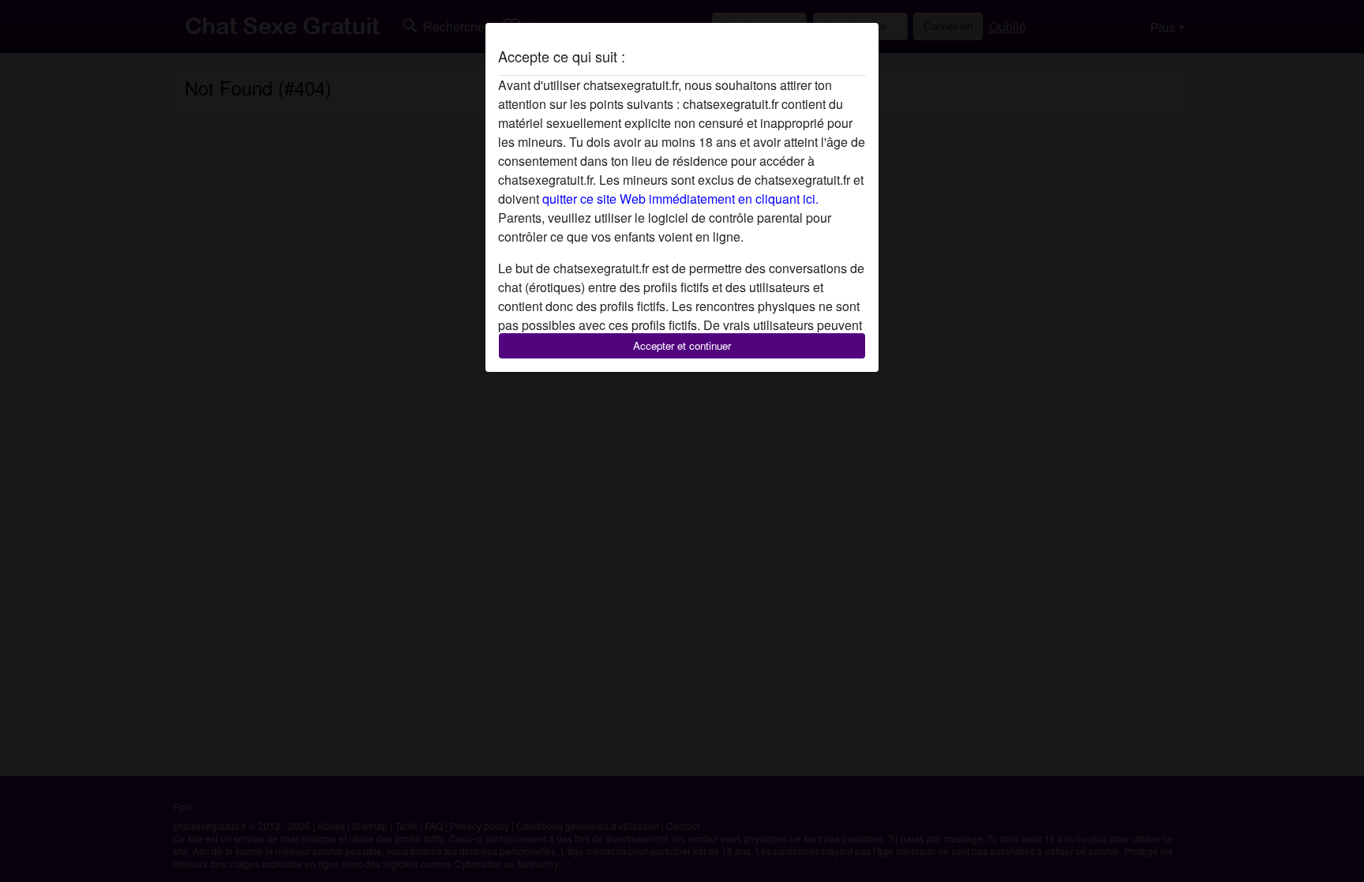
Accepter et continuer (682, 345)
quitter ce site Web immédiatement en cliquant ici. (680, 199)
